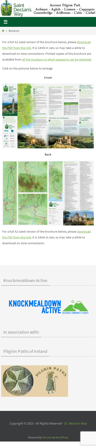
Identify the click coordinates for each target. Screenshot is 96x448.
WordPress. (62, 437)
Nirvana (47, 437)
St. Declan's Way (75, 423)
